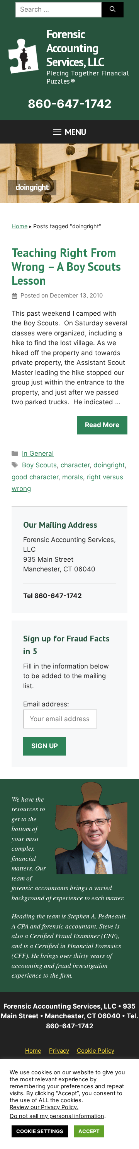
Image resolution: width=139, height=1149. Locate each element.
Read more (102, 425)
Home (19, 226)
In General (38, 453)
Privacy (59, 1050)
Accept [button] (89, 1131)
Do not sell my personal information (57, 1116)
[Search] (113, 9)
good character (35, 477)
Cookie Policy (95, 1050)
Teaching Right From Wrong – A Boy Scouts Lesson (66, 266)
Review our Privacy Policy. (44, 1107)
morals (72, 477)
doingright (109, 465)
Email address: (46, 704)
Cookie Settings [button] (39, 1131)
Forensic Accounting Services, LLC (75, 47)
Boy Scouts (39, 465)
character (75, 465)
